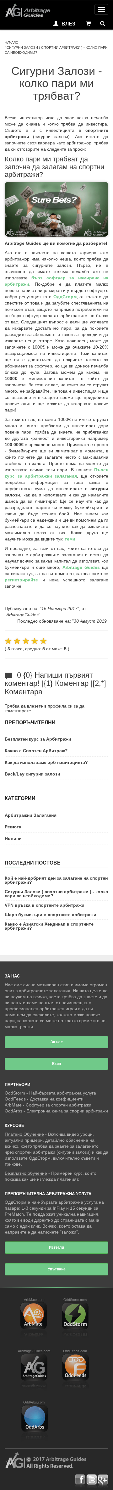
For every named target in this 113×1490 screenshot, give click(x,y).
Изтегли (56, 1247)
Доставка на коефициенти (56, 1098)
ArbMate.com (34, 1300)
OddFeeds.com (75, 1351)
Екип (56, 1063)
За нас (57, 1042)
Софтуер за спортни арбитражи (58, 1104)
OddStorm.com (75, 1300)
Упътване (57, 1269)
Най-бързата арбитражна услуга (62, 1092)
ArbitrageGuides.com (34, 1351)
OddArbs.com (34, 1402)
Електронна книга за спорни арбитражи (67, 1110)
